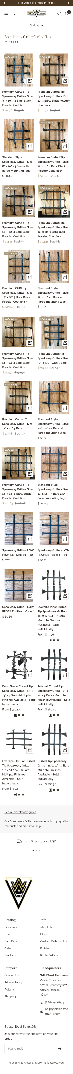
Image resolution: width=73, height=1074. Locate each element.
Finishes (45, 948)
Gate (7, 948)
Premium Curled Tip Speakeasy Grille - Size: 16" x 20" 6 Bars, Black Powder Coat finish (53, 229)
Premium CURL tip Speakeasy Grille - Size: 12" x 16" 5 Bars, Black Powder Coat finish (17, 295)
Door (7, 934)
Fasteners (10, 927)
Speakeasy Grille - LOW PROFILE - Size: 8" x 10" (53, 553)
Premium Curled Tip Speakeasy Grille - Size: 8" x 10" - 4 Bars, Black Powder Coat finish (17, 98)
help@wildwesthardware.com (56, 1011)
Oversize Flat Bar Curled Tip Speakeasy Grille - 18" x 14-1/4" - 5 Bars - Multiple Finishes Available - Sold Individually (18, 772)
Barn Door (11, 941)
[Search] (13, 13)
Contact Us (11, 975)
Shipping (10, 996)
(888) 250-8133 (54, 1002)
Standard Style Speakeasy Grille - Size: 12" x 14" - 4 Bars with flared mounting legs (53, 295)
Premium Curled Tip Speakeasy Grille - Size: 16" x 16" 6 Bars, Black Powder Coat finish (17, 491)
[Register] (60, 1048)
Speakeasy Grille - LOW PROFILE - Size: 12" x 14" (18, 609)
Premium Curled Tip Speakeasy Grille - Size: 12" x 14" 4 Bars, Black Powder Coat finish (53, 164)
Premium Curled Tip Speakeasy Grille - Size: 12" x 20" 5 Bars (17, 424)
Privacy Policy (13, 982)
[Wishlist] (59, 14)
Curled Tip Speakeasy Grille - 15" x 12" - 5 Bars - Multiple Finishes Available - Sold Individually (54, 770)
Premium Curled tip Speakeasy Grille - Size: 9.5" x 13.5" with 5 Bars (53, 358)
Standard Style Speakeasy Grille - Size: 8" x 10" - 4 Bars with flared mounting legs (17, 164)
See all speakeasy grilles (20, 812)
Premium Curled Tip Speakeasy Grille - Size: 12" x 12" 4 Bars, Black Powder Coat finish (17, 229)
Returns (9, 989)
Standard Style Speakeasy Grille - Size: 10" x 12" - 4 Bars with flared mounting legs (53, 426)
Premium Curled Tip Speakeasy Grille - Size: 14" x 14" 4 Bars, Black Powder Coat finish (17, 360)
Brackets (10, 955)
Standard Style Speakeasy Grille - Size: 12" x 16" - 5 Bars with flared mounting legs (53, 491)
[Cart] (67, 13)
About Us (46, 927)
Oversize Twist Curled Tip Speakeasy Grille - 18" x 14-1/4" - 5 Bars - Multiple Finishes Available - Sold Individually (52, 618)
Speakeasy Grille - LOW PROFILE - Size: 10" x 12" (18, 553)
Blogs (44, 934)
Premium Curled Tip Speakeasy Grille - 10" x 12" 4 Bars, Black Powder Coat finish (54, 98)
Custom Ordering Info (54, 941)
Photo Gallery (49, 955)
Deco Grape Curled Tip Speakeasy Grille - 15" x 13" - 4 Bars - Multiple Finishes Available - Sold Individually (18, 695)
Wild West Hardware (30, 1062)
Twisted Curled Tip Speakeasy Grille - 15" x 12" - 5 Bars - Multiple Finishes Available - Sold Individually (54, 695)
